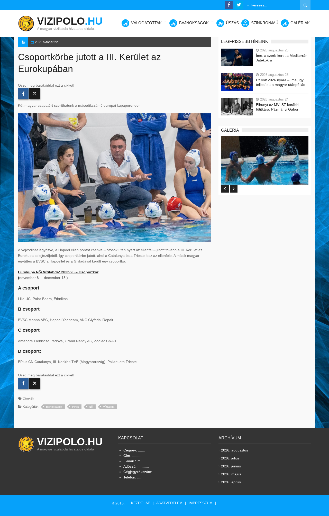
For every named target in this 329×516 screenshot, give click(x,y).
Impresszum (201, 503)
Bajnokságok (54, 406)
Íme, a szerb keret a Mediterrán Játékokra (281, 57)
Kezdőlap (140, 503)
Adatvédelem (169, 503)
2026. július (230, 458)
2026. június (231, 466)
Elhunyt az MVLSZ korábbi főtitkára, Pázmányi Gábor (277, 107)
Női (91, 406)
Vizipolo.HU (70, 441)
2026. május (231, 474)
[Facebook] (23, 93)
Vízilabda (108, 406)
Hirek (75, 406)
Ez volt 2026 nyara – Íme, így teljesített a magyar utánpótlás (280, 82)
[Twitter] (34, 93)
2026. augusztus (234, 450)
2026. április (231, 482)
